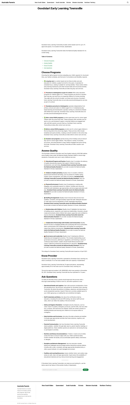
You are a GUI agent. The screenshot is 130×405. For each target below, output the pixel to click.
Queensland (59, 385)
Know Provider (48, 65)
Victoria (80, 385)
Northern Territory (105, 385)
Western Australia (91, 385)
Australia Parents (8, 2)
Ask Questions (48, 68)
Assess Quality (48, 63)
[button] (127, 2)
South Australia (71, 385)
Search (85, 369)
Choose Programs (49, 60)
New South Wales (47, 385)
